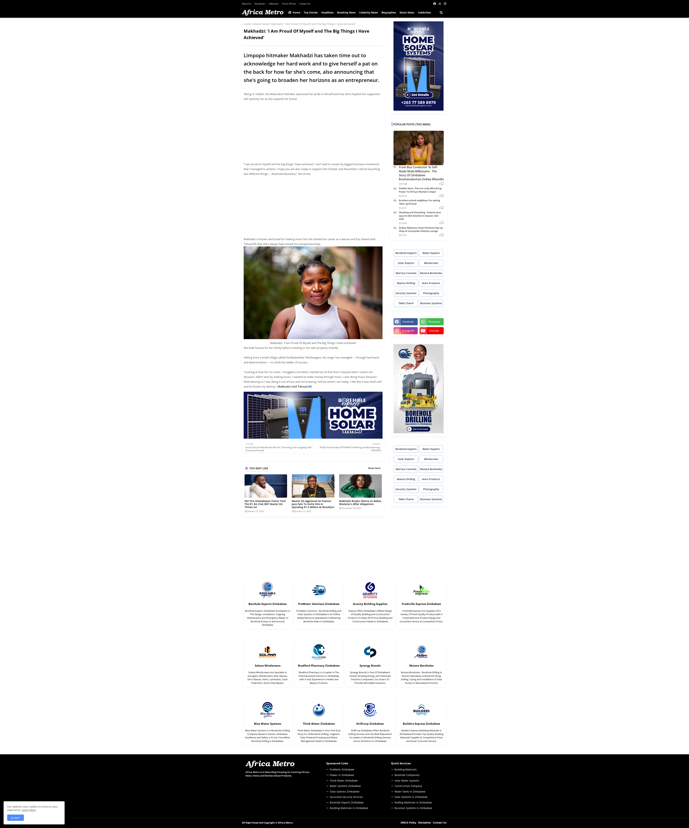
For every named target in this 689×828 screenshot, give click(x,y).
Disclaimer (260, 3)
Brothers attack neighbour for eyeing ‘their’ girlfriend (419, 202)
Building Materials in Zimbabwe (349, 808)
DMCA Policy (408, 822)
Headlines (327, 12)
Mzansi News (261, 24)
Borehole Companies (407, 775)
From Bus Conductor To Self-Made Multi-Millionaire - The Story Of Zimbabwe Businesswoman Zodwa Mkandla (421, 173)
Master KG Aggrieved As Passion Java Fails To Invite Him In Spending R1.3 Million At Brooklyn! (313, 504)
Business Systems (431, 303)
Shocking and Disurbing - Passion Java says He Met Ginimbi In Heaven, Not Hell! (420, 215)
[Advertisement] (313, 129)
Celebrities (424, 12)
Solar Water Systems (407, 780)
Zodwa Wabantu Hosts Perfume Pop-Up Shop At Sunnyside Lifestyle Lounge (421, 229)
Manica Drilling (406, 283)
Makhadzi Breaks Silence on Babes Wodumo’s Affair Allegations (360, 502)
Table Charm (406, 303)
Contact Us (305, 3)
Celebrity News (368, 12)
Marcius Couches (406, 273)
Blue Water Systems (267, 723)
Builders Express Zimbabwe (421, 723)
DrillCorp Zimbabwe (370, 723)
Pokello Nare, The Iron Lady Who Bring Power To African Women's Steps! (420, 190)
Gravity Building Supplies (370, 603)
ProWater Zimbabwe (342, 769)
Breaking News (346, 12)
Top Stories (311, 12)
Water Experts (431, 253)
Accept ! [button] (15, 817)
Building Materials (406, 769)
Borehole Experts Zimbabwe (268, 603)
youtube (434, 330)
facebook (408, 321)
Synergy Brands (370, 665)
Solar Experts (406, 263)
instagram (408, 330)
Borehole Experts (406, 253)
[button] (441, 12)
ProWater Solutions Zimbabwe (318, 603)
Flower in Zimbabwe (342, 775)
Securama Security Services (346, 797)
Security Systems (405, 293)
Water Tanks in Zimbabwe (410, 791)
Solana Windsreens (267, 665)
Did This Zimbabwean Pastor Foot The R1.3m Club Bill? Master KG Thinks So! (265, 504)
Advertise (274, 3)
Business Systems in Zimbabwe (413, 808)
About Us (247, 3)
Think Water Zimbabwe (319, 723)
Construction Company (408, 786)
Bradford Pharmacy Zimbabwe (319, 665)
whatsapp (434, 321)
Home (296, 12)
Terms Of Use (289, 3)
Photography (431, 293)
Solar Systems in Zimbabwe (411, 797)
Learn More (29, 810)
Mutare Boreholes (431, 273)
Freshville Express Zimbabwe (421, 603)
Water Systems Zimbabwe (345, 786)
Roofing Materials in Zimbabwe (413, 802)
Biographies (388, 12)
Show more (374, 468)
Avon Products (431, 283)
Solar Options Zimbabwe (344, 791)
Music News (407, 12)
